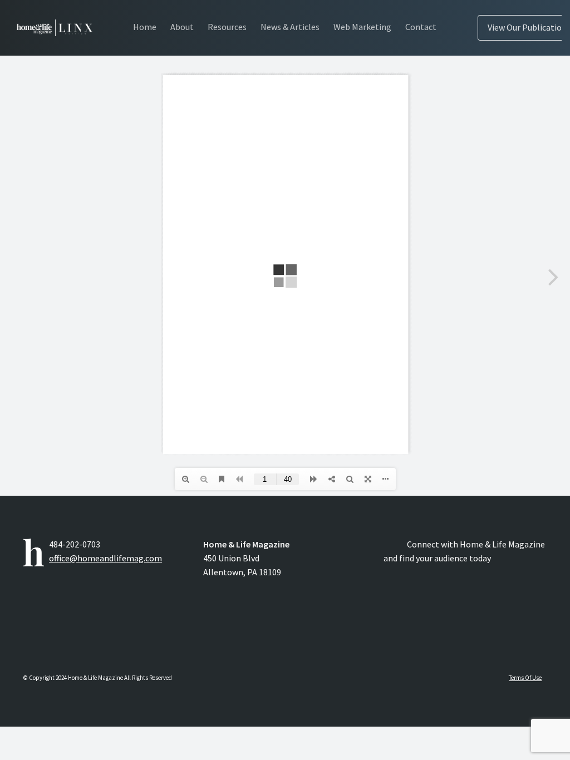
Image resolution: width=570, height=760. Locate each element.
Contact (420, 26)
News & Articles (290, 26)
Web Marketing (362, 26)
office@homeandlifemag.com (105, 558)
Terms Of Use (525, 678)
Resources (227, 26)
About (182, 26)
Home (144, 26)
